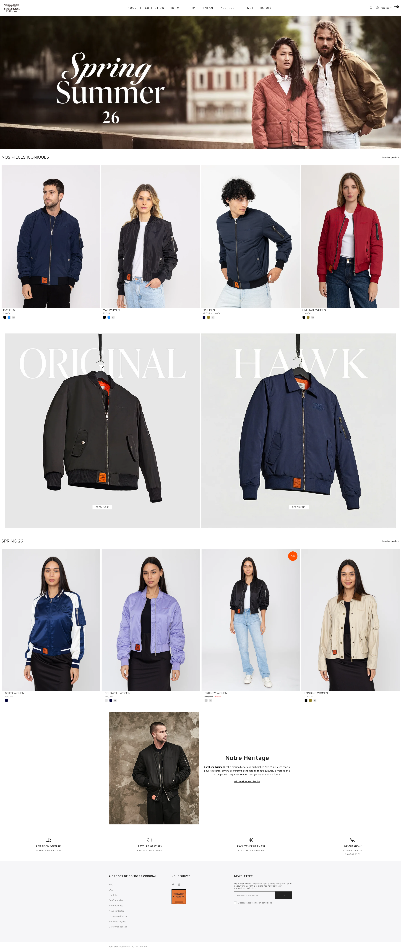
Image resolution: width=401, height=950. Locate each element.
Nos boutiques (116, 905)
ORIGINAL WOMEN (314, 310)
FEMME (192, 7)
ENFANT (209, 7)
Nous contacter (116, 910)
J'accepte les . (255, 902)
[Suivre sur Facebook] (173, 884)
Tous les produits (390, 157)
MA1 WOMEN (111, 310)
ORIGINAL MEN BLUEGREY (28, 692)
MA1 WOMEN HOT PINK (326, 692)
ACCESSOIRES (231, 7)
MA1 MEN (9, 310)
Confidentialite (116, 900)
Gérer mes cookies (118, 926)
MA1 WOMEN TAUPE (224, 692)
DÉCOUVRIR (102, 507)
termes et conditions (262, 902)
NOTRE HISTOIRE (260, 7)
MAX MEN (209, 310)
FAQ (111, 884)
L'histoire (113, 895)
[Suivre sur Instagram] (178, 884)
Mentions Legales (117, 921)
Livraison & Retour (118, 916)
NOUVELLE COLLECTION (146, 7)
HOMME (175, 7)
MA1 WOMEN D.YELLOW (127, 692)
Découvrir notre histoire (247, 781)
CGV (111, 889)
